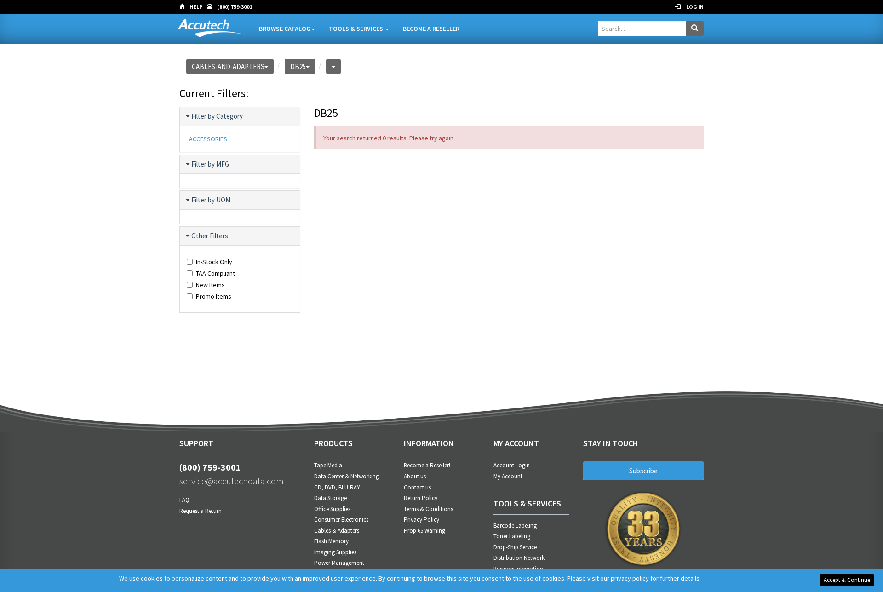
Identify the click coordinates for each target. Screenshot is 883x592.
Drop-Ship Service (515, 547)
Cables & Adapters (336, 531)
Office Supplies (332, 509)
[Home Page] (184, 7)
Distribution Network (519, 558)
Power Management (339, 563)
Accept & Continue (847, 580)
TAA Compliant (215, 273)
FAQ (184, 500)
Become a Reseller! (427, 465)
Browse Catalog (284, 28)
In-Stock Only (214, 262)
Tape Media (328, 465)
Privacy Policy (421, 519)
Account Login (511, 465)
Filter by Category (217, 116)
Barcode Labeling (515, 525)
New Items (210, 285)
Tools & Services (356, 28)
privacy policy (630, 578)
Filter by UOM (210, 199)
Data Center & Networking (346, 476)
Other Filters (209, 235)
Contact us (417, 487)
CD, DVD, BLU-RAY (337, 487)
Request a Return (200, 511)
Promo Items (213, 296)
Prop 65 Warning (424, 531)
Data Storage (330, 498)
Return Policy (420, 498)
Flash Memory (331, 541)
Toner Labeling (511, 536)
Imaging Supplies (335, 552)
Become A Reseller (431, 28)
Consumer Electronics (341, 519)
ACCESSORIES (208, 139)
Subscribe (643, 470)
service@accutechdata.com (231, 481)
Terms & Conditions (428, 509)
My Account (507, 476)
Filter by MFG (210, 164)
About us (415, 476)
